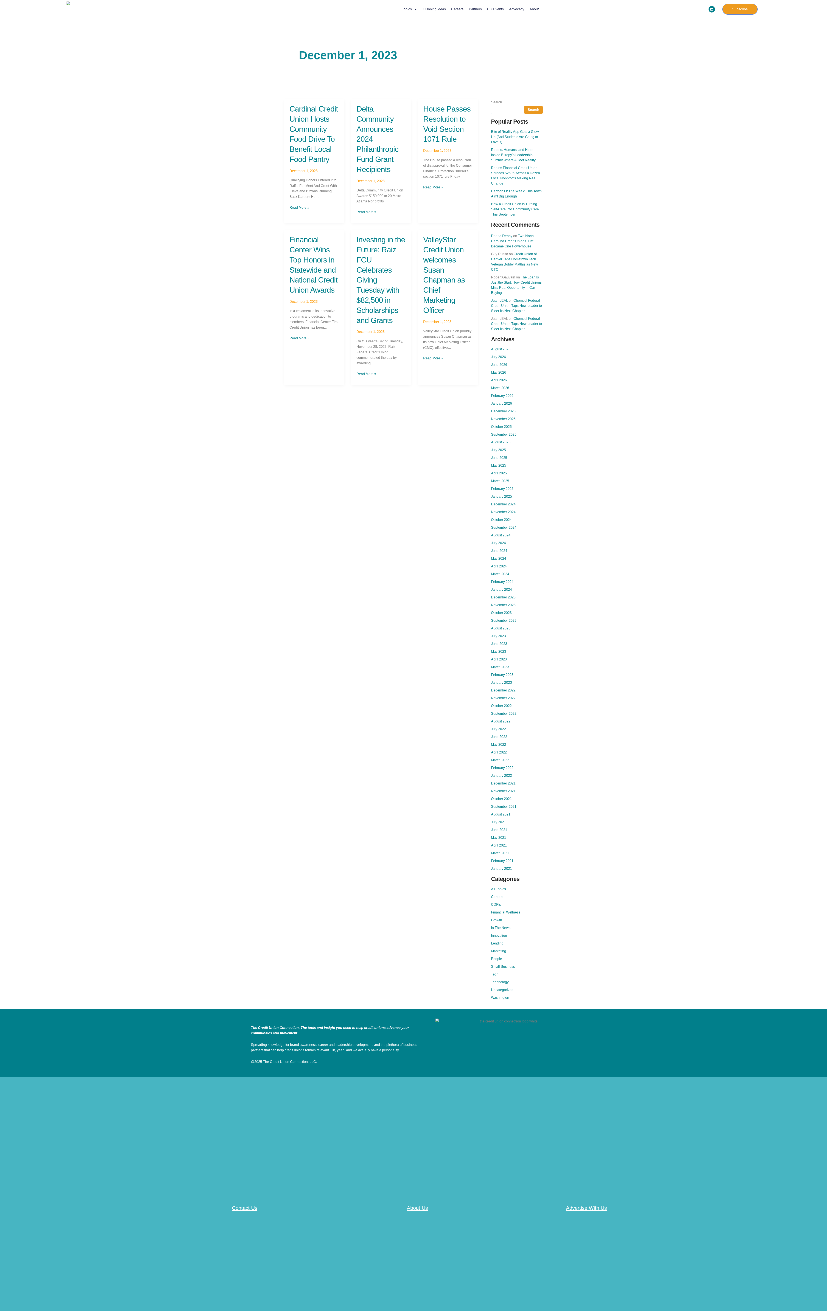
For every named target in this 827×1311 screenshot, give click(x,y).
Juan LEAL (499, 300)
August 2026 (500, 349)
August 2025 (500, 442)
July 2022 (498, 729)
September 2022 (503, 713)
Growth (496, 920)
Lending (497, 943)
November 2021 (503, 791)
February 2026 (502, 396)
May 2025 (498, 465)
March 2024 (500, 574)
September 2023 (503, 620)
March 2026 (500, 388)
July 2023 (498, 636)
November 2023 (503, 605)
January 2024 (501, 589)
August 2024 (500, 535)
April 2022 (499, 752)
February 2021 (502, 861)
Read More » (299, 207)
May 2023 (498, 651)
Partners (475, 9)
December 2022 (503, 690)
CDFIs (496, 904)
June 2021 (499, 830)
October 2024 (501, 520)
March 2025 (500, 481)
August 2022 (500, 721)
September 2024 (503, 527)
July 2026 (498, 357)
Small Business (503, 966)
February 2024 (502, 582)
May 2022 (498, 744)
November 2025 (503, 419)
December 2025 (503, 411)
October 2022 (501, 706)
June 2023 (499, 644)
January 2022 (501, 775)
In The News (500, 928)
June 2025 (499, 458)
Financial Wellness (505, 912)
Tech (494, 974)
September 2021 (503, 806)
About (534, 9)
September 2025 (503, 434)
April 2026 (499, 380)
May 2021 (498, 837)
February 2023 (502, 675)
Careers (457, 9)
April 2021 (499, 845)
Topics (407, 9)
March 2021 (500, 853)
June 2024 (499, 551)
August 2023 (500, 628)
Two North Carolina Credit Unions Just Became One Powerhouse (512, 241)
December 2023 (503, 597)
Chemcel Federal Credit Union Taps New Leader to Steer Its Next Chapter (516, 306)
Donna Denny (501, 236)
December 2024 (503, 504)
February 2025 (502, 489)
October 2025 (501, 427)
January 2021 (501, 868)
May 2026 (498, 372)
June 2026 (499, 365)
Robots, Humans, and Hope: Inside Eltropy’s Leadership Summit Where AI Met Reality (513, 155)
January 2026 (501, 403)
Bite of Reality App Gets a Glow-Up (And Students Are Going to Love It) (515, 137)
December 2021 (503, 783)
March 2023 (500, 667)
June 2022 (499, 737)
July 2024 (498, 543)
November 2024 (503, 512)
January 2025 (501, 496)
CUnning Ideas (434, 9)
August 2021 (500, 814)
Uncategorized (502, 990)
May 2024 (498, 558)
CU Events (495, 9)
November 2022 (503, 698)
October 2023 (501, 613)
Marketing (498, 951)
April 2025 (499, 473)
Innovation (499, 935)
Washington (500, 997)
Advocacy (516, 9)
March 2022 (500, 760)
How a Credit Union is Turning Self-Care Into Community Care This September (515, 209)
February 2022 (502, 768)
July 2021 (498, 822)
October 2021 (501, 799)
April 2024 (499, 566)
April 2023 (499, 659)
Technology (500, 982)
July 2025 (498, 450)
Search (496, 102)
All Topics (498, 889)
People (496, 959)
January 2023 (501, 682)
